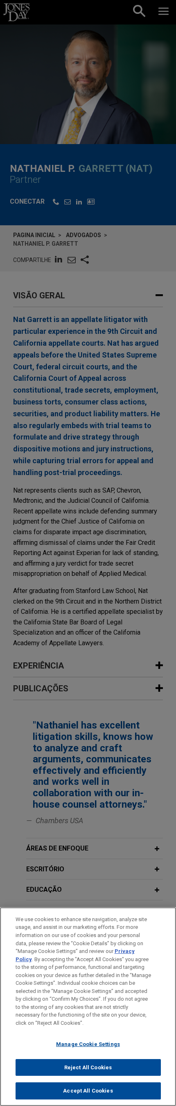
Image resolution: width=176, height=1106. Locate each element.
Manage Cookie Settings (88, 1044)
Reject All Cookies (88, 1067)
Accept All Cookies (88, 1091)
